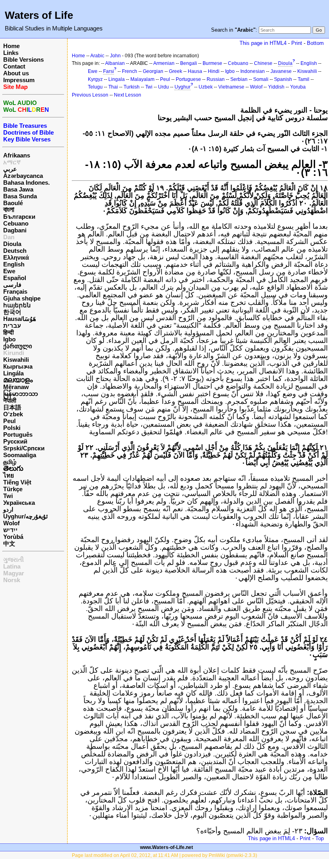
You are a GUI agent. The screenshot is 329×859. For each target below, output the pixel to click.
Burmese (212, 63)
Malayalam (142, 79)
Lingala (116, 79)
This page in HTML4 (263, 43)
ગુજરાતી (13, 559)
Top (319, 838)
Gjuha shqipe (22, 298)
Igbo (9, 339)
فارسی (12, 284)
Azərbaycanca (23, 175)
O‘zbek (13, 414)
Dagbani (14, 230)
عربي (10, 168)
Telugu (95, 87)
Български (19, 216)
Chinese (263, 63)
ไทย (8, 475)
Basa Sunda (20, 196)
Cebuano (15, 223)
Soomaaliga (19, 455)
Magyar (13, 573)
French (129, 71)
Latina (11, 566)
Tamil (303, 79)
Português (17, 434)
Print (296, 43)
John (115, 55)
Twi (8, 495)
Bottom (315, 43)
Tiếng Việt (17, 482)
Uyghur (183, 87)
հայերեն (17, 305)
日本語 (12, 407)
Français (15, 291)
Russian (216, 79)
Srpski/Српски (24, 448)
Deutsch (14, 250)
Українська (19, 502)
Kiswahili (16, 359)
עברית (12, 325)
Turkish (132, 87)
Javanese (281, 71)
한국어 (12, 312)
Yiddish (276, 87)
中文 (9, 543)
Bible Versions (23, 59)
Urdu (163, 87)
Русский (15, 441)
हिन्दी (8, 332)
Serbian (239, 79)
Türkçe (12, 489)
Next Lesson (127, 95)
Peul (9, 420)
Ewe (9, 271)
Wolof (11, 523)
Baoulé (13, 203)
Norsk (11, 580)
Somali (260, 79)
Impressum (19, 80)
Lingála (13, 373)
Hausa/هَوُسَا (19, 318)
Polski (11, 427)
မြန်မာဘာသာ (20, 393)
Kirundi (13, 352)
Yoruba (298, 87)
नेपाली (9, 400)
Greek (175, 71)
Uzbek (206, 87)
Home (11, 45)
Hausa (195, 71)
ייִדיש (10, 529)
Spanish (283, 79)
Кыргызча (17, 366)
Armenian (164, 63)
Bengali (188, 63)
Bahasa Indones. (26, 182)
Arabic (97, 55)
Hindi (213, 71)
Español (14, 277)
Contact (14, 66)
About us (16, 73)
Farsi (108, 71)
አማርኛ (12, 162)
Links (10, 52)
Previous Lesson (90, 95)
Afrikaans (16, 155)
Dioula (12, 243)
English (13, 264)
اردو (8, 509)
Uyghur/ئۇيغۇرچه (25, 516)
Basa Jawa (18, 189)
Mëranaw (16, 386)
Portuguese (188, 79)
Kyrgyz (95, 79)
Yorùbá (13, 536)
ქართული (17, 346)
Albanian (115, 63)
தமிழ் (9, 461)
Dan (8, 237)
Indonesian (252, 71)
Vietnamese (231, 87)
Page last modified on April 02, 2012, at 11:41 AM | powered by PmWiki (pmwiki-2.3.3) (164, 855)
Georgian (153, 71)
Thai (113, 87)
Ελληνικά (16, 257)
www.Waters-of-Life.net (166, 847)
